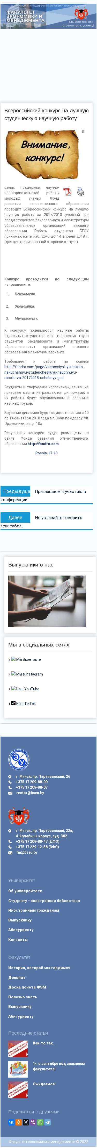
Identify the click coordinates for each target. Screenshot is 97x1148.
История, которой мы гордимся (39, 967)
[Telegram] (47, 1122)
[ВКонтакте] (11, 1122)
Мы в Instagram (29, 674)
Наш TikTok (26, 704)
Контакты (18, 939)
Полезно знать (22, 997)
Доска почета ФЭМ (27, 987)
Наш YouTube (27, 689)
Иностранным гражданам (33, 910)
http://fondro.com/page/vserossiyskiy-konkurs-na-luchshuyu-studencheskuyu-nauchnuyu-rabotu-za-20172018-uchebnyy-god (44, 372)
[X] (26, 1122)
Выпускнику (20, 920)
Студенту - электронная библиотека (44, 900)
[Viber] (33, 1122)
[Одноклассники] (19, 1122)
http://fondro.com (43, 444)
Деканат (16, 977)
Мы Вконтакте (28, 659)
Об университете (25, 891)
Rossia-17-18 (46, 453)
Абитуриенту (21, 929)
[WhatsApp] (40, 1122)
